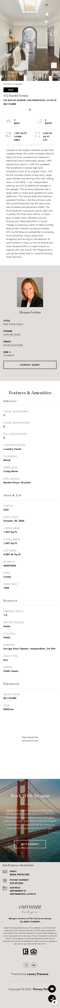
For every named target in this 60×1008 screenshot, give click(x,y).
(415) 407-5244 (11, 334)
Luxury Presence (37, 974)
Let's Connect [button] (30, 844)
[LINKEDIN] (34, 965)
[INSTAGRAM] (26, 965)
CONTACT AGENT (30, 364)
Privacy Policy (42, 989)
